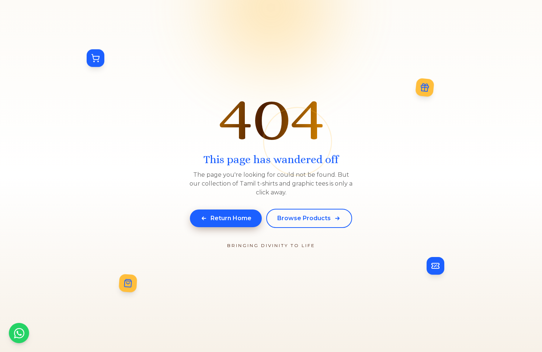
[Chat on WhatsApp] (19, 333)
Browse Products (304, 218)
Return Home (231, 218)
